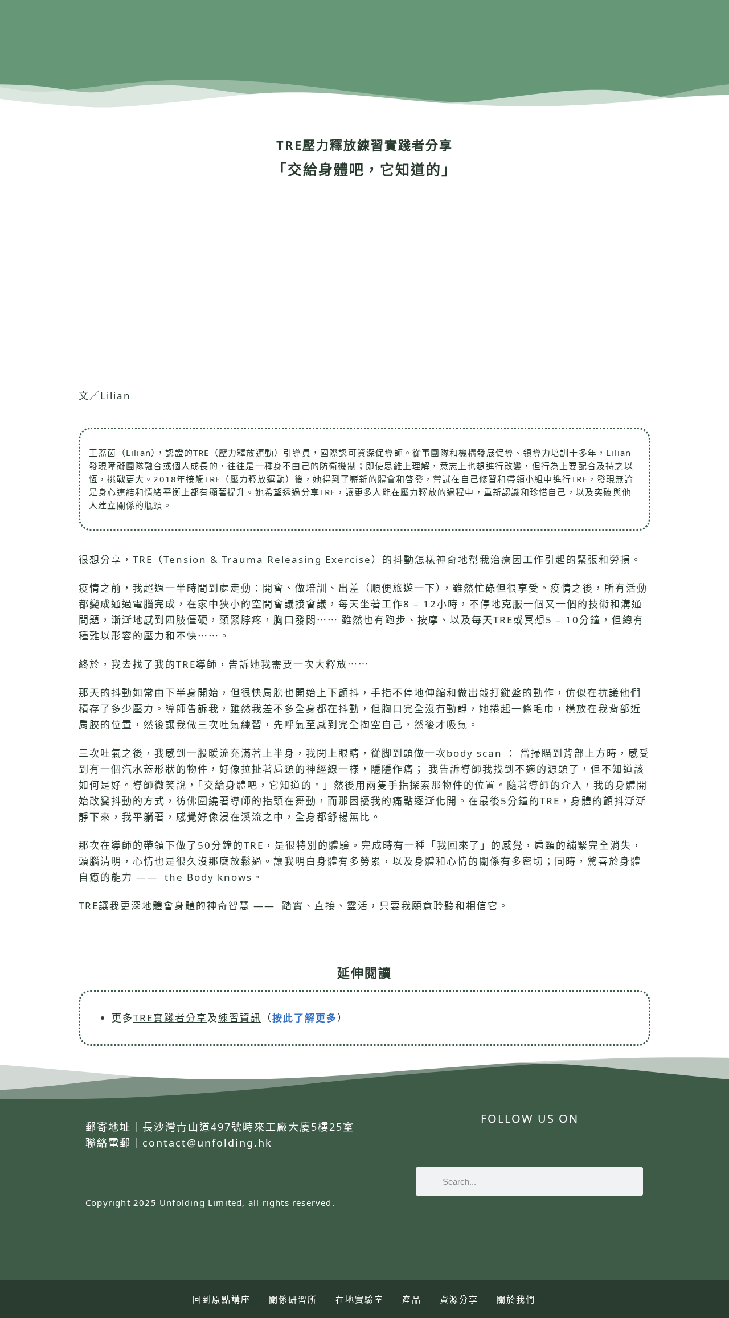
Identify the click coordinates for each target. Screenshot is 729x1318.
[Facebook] (605, 48)
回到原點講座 (222, 1299)
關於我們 (516, 1299)
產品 (411, 1299)
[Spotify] (674, 48)
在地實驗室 (359, 1299)
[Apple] (674, 70)
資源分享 (459, 1299)
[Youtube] (651, 48)
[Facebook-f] (445, 1147)
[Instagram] (628, 48)
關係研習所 (293, 1299)
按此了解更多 (304, 1017)
